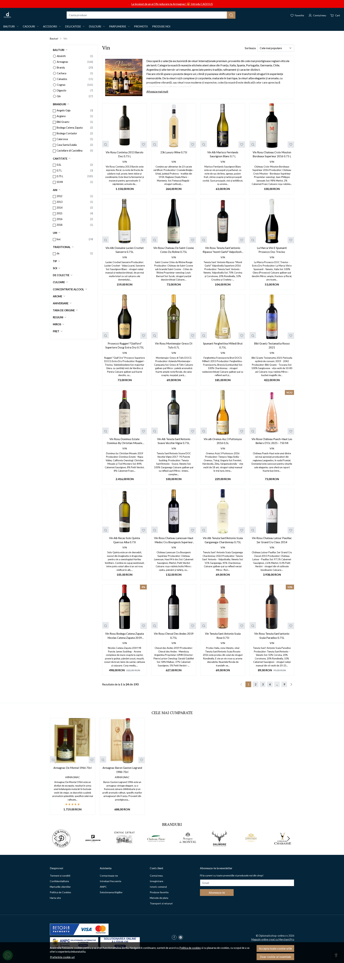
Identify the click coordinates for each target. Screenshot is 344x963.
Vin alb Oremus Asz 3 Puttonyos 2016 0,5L (223, 441)
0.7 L (59, 170)
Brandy (61, 67)
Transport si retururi (161, 903)
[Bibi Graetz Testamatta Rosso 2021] (272, 316)
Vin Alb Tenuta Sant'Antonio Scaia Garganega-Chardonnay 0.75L (223, 540)
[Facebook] (175, 937)
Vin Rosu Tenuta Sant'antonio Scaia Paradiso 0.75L (271, 635)
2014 (59, 207)
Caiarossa (62, 139)
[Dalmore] (219, 845)
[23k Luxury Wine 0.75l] (173, 125)
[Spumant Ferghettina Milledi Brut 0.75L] (222, 316)
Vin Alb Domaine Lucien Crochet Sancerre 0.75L (125, 250)
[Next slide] (288, 838)
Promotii (141, 26)
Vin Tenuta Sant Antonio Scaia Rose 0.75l (223, 635)
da (58, 253)
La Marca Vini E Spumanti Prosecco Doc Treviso (272, 250)
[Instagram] (181, 937)
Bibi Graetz (63, 121)
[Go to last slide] (55, 838)
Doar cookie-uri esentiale (275, 956)
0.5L (59, 164)
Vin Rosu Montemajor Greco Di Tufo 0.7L (173, 345)
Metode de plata (159, 897)
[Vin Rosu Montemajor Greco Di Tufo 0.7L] (173, 316)
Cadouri (29, 26)
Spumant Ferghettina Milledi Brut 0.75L (223, 345)
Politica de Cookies (60, 892)
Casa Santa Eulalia (67, 144)
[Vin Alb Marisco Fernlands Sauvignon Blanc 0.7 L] (222, 125)
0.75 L (60, 176)
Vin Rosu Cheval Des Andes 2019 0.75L (174, 635)
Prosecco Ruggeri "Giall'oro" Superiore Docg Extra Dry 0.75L (124, 345)
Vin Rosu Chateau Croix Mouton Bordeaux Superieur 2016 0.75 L (272, 154)
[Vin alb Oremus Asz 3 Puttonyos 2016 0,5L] (222, 412)
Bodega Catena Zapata (70, 127)
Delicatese (73, 26)
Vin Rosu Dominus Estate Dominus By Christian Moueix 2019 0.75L (124, 441)
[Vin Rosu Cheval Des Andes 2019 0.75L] (173, 607)
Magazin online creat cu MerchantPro (272, 939)
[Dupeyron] (251, 845)
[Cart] (335, 15)
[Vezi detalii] (105, 144)
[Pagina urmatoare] (291, 684)
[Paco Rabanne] (93, 845)
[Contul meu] (317, 15)
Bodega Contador (67, 133)
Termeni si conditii (60, 875)
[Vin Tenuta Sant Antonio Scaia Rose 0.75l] (222, 607)
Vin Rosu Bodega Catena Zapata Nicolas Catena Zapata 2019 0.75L (124, 636)
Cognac (61, 84)
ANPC (103, 886)
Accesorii (50, 26)
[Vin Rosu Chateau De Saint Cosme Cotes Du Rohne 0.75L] (173, 221)
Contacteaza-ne (109, 875)
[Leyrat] (124, 845)
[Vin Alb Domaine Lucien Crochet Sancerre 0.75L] (124, 221)
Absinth (61, 56)
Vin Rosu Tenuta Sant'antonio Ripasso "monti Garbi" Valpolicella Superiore (223, 250)
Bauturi (9, 26)
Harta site (55, 897)
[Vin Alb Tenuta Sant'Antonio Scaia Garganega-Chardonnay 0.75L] (222, 511)
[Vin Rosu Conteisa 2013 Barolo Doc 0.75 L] (124, 125)
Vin (124, 161)
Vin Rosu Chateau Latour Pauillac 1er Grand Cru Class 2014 (272, 540)
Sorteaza (250, 48)
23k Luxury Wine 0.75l (173, 152)
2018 (59, 224)
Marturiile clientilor (60, 886)
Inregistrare (156, 881)
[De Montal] (187, 845)
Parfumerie (117, 26)
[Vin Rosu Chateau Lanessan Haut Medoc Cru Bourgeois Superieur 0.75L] (173, 511)
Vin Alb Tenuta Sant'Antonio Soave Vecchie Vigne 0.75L (173, 441)
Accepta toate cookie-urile (275, 948)
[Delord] (61, 845)
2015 (59, 213)
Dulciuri (95, 26)
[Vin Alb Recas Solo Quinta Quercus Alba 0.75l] (124, 511)
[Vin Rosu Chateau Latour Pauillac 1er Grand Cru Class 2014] (272, 511)
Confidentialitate (59, 881)
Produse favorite (159, 892)
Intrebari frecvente (110, 881)
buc (59, 239)
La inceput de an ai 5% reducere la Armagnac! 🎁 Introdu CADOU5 (172, 4)
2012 (59, 196)
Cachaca (61, 73)
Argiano (61, 116)
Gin (59, 96)
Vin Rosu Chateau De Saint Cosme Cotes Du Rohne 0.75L (173, 250)
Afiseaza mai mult (157, 91)
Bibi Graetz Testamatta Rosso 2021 (272, 345)
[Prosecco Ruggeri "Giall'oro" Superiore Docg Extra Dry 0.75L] (124, 316)
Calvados (62, 79)
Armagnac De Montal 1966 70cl (72, 767)
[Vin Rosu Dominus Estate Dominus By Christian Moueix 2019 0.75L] (124, 412)
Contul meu (156, 875)
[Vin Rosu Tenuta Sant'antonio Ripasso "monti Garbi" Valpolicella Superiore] (222, 221)
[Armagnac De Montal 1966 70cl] (72, 740)
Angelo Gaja (63, 110)
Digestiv (61, 90)
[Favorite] (297, 15)
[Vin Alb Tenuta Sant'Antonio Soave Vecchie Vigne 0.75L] (173, 412)
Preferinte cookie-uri (62, 957)
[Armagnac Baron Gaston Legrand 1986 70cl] (122, 740)
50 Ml (60, 181)
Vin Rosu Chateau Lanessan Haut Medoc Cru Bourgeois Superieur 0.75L (173, 540)
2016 (59, 219)
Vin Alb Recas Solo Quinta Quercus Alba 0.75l (124, 540)
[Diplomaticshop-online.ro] (7, 15)
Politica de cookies (190, 947)
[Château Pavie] (156, 845)
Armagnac (62, 61)
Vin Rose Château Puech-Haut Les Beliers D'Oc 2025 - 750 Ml (272, 441)
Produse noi (161, 26)
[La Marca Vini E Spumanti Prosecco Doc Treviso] (272, 221)
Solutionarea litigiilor (111, 892)
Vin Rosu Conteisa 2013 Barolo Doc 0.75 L (124, 154)
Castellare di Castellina (69, 150)
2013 (59, 201)
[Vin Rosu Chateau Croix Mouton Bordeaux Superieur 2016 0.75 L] (272, 125)
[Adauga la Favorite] (143, 144)
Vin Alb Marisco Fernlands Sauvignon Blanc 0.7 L (222, 154)
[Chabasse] (282, 845)
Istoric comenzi (158, 886)
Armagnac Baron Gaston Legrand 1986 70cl (122, 769)
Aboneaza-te (217, 892)
